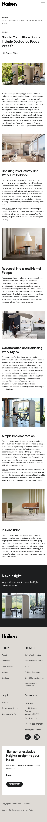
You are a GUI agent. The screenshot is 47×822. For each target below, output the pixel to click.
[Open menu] (43, 3)
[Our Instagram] (37, 737)
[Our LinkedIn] (28, 737)
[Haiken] (9, 636)
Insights (5, 18)
